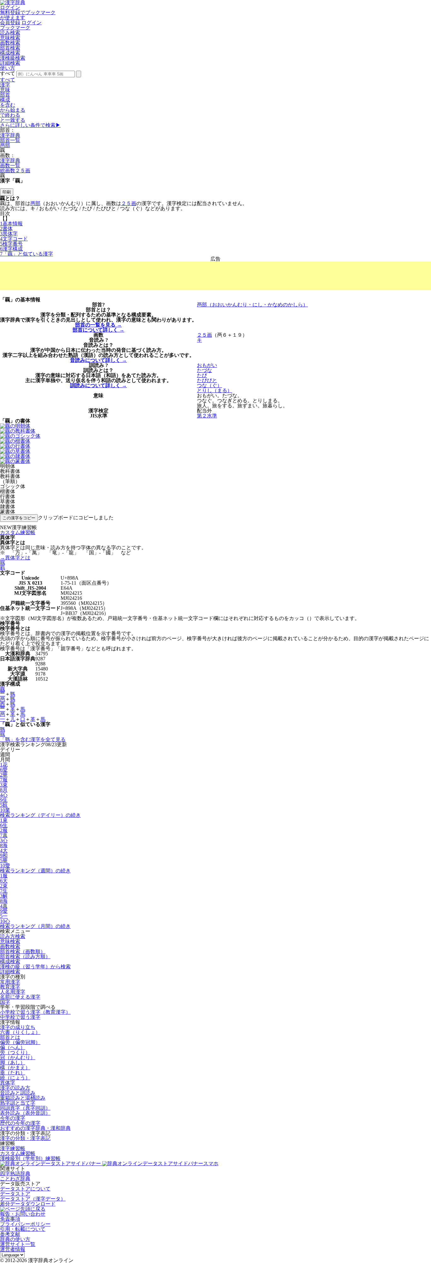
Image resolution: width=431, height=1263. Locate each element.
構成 (5, 100)
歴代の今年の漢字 (20, 1123)
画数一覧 (10, 165)
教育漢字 (10, 986)
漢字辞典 (10, 135)
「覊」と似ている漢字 (26, 254)
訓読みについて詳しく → (98, 385)
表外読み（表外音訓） (25, 1113)
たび (202, 375)
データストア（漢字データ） (33, 1198)
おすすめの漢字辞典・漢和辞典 (35, 1128)
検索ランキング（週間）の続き (35, 870)
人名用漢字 (12, 991)
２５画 (128, 203)
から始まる (12, 110)
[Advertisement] (215, 276)
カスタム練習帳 (17, 1153)
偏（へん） (12, 1047)
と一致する (12, 120)
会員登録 (10, 22)
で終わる (10, 115)
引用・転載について (22, 1229)
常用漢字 (10, 981)
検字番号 (11, 243)
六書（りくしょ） (20, 1032)
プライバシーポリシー (25, 1224)
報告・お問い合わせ (22, 1214)
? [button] (103, 304)
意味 (5, 89)
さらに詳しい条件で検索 (30, 125)
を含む (7, 105)
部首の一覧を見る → (98, 325)
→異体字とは (15, 557)
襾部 (5, 145)
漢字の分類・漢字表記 (25, 1138)
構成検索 (10, 53)
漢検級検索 (12, 58)
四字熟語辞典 (15, 1173)
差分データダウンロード (28, 1204)
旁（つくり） (15, 1052)
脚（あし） (12, 1062)
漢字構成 (11, 248)
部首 (5, 94)
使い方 (7, 68)
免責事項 (10, 1219)
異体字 (9, 233)
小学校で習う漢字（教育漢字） (35, 1012)
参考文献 (10, 1234)
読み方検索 (12, 936)
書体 (6, 228)
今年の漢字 (12, 1118)
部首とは (10, 1037)
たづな (204, 370)
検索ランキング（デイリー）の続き (40, 815)
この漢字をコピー (19, 518)
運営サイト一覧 (17, 1244)
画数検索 (10, 42)
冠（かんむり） (17, 1057)
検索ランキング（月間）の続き (35, 926)
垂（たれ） (12, 1072)
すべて (7, 79)
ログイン (10, 7)
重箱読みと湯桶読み (22, 1098)
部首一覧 (10, 140)
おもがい (207, 365)
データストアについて (25, 1188)
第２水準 (207, 415)
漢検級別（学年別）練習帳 (30, 1158)
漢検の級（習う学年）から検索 (35, 966)
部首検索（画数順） (22, 951)
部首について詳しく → (98, 330)
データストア (15, 1193)
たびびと (207, 380)
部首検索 (10, 47)
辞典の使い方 (15, 1239)
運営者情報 (12, 1249)
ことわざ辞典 (15, 1178)
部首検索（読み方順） (25, 956)
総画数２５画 (15, 170)
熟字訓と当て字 (17, 1103)
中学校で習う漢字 (20, 1017)
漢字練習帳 (12, 1148)
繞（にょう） (15, 1077)
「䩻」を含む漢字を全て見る (33, 739)
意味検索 (10, 37)
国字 (5, 1002)
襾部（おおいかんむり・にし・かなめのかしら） (252, 304)
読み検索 (10, 32)
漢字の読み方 (15, 1087)
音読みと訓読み (17, 1092)
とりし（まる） (214, 390)
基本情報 (11, 223)
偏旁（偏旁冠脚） (20, 1042)
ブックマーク (15, 27)
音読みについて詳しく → (98, 360)
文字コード (14, 238)
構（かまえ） (15, 1067)
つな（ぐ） (209, 385)
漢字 (5, 84)
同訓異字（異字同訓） (25, 1108)
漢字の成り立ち (17, 1027)
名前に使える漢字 (20, 997)
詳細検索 (10, 63)
